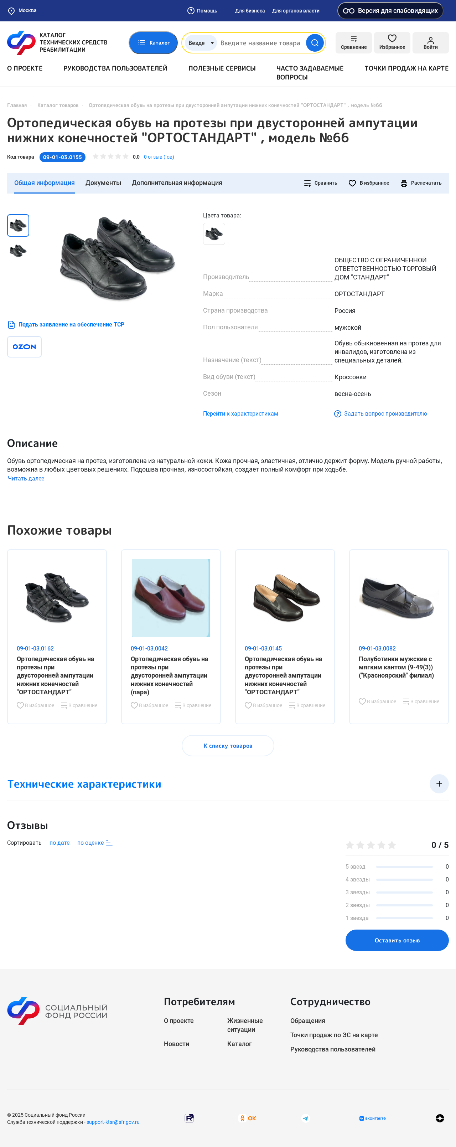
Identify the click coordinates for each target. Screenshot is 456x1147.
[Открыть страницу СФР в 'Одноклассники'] (247, 1118)
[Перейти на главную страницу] (57, 43)
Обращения (307, 1020)
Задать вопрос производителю (385, 413)
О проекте (25, 68)
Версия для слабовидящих (398, 10)
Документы (103, 182)
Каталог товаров (57, 105)
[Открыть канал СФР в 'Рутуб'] (189, 1118)
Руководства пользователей (115, 68)
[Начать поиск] (315, 43)
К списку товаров (228, 746)
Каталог (239, 1044)
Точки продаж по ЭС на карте (334, 1035)
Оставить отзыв (397, 940)
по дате (59, 842)
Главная (17, 105)
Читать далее (26, 478)
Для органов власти (296, 11)
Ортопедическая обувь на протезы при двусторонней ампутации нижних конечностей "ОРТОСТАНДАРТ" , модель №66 (212, 130)
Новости (176, 1044)
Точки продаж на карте (406, 68)
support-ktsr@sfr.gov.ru (113, 1122)
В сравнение (82, 705)
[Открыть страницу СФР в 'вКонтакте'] (372, 1118)
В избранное (374, 183)
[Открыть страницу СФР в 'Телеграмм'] (306, 1118)
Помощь (207, 11)
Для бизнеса (250, 11)
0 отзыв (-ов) (159, 157)
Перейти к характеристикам (240, 413)
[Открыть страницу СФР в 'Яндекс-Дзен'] (440, 1118)
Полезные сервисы (222, 68)
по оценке (91, 842)
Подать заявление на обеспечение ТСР (71, 324)
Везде (196, 43)
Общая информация (44, 182)
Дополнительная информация (177, 182)
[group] (117, 259)
